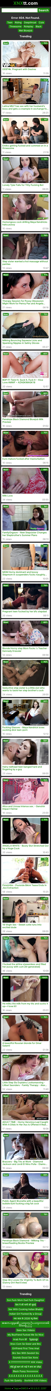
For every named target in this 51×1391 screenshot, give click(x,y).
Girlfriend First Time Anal (25, 1348)
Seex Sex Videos (26, 1330)
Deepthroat (30, 22)
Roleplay (28, 26)
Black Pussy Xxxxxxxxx (25, 1371)
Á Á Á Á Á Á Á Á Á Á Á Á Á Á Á (25, 1375)
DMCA (24, 1388)
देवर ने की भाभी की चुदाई (25, 1304)
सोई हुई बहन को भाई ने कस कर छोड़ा (25, 1366)
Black (39, 26)
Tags (16, 1388)
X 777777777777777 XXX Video (25, 1362)
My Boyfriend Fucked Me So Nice (25, 1334)
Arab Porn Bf (20, 1339)
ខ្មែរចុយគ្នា (33, 1339)
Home (8, 1388)
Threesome (15, 26)
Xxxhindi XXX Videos (35, 1380)
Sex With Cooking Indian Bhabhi (25, 1309)
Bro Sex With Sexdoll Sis (25, 1353)
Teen (9, 22)
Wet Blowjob (25, 30)
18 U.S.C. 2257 (38, 1388)
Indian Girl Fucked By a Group (25, 1313)
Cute (41, 22)
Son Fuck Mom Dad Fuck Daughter (25, 1300)
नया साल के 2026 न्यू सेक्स (26, 1318)
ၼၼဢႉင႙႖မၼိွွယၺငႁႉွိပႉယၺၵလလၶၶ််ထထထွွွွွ (25, 1324)
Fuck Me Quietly (13, 1380)
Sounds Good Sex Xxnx (25, 1357)
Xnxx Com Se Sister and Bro (25, 1343)
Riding (18, 22)
